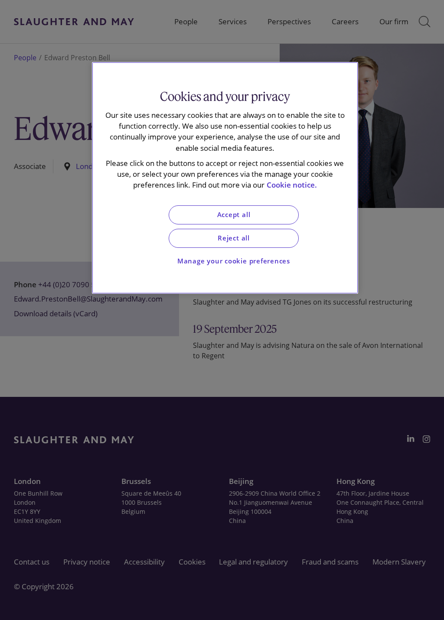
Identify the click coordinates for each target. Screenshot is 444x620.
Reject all (234, 238)
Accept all (234, 214)
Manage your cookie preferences (233, 261)
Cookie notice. (292, 185)
